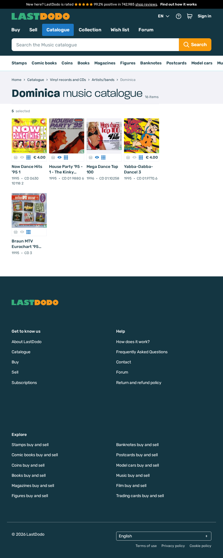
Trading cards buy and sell (140, 495)
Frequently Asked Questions (142, 351)
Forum (146, 29)
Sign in (204, 16)
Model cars (202, 63)
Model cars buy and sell (137, 465)
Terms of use (146, 546)
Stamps (19, 63)
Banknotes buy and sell (137, 444)
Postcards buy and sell (137, 454)
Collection (90, 29)
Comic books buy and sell (35, 454)
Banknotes (151, 63)
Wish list (120, 29)
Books (84, 63)
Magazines (105, 63)
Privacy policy (173, 546)
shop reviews (146, 4)
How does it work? (133, 341)
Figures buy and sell (30, 495)
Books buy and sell (29, 475)
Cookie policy (200, 546)
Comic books (44, 63)
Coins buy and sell (28, 465)
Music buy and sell (133, 475)
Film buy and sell (131, 485)
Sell (33, 29)
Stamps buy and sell (30, 444)
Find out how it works (178, 4)
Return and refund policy (138, 382)
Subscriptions (24, 382)
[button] (189, 16)
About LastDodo (27, 341)
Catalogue (57, 29)
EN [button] (160, 16)
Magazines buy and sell (33, 485)
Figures (128, 63)
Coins (67, 63)
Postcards (176, 63)
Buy (15, 29)
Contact (123, 362)
